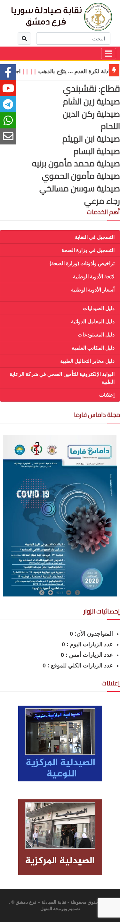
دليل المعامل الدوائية (93, 321)
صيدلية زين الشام (91, 101)
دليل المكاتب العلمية (93, 347)
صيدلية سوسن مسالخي (79, 188)
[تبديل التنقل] (108, 53)
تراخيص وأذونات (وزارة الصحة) (82, 263)
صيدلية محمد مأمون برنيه (76, 163)
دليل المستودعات (96, 334)
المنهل (46, 909)
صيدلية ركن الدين (91, 114)
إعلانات (107, 394)
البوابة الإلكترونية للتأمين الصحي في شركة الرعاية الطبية (62, 377)
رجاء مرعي (102, 201)
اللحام (110, 126)
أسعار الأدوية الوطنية (93, 289)
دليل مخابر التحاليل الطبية (87, 360)
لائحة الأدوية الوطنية (94, 276)
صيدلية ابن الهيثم (91, 138)
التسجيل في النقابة (95, 236)
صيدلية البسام (97, 151)
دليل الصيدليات (99, 308)
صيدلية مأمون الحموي (81, 176)
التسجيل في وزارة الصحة (88, 250)
